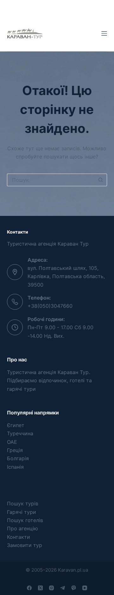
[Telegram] (62, 588)
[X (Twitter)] (40, 588)
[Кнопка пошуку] (100, 180)
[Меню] (104, 33)
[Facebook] (29, 588)
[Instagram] (51, 588)
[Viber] (73, 588)
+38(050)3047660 (50, 306)
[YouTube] (84, 588)
